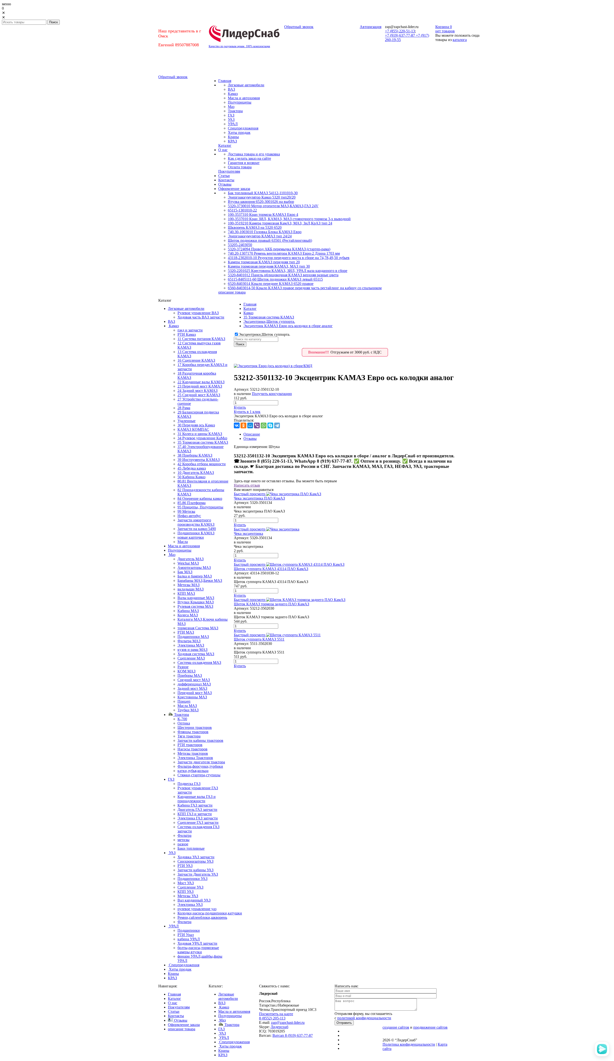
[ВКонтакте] (237, 425)
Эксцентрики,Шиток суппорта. (269, 321)
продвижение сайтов (430, 1027)
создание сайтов (396, 1027)
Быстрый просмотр (249, 494)
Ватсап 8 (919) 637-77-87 (292, 1035)
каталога (460, 40)
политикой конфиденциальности (364, 1018)
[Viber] (257, 425)
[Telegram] (277, 425)
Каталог (250, 309)
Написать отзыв (247, 485)
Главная (249, 304)
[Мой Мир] (250, 425)
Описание (251, 434)
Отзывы (250, 438)
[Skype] (270, 425)
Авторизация (370, 27)
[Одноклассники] (243, 425)
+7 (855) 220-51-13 (400, 31)
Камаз (248, 313)
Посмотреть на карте (276, 1014)
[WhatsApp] (263, 425)
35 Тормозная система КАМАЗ (268, 317)
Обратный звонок (298, 27)
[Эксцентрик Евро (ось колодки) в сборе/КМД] (273, 366)
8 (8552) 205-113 (272, 1018)
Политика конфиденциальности (409, 1044)
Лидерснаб (279, 1027)
